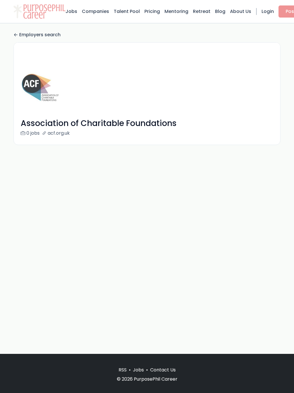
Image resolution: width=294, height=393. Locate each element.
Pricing (152, 11)
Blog (220, 11)
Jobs (71, 11)
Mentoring (176, 11)
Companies (95, 11)
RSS (123, 370)
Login (268, 11)
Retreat (201, 11)
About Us (240, 11)
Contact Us (163, 370)
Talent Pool (127, 11)
